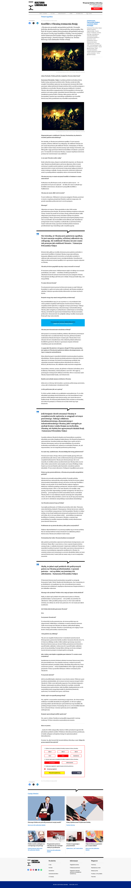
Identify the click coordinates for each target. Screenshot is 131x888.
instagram (33, 870)
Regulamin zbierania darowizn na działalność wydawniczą (75, 872)
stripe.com (77, 772)
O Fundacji (51, 876)
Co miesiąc (52, 762)
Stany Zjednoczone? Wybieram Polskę (78, 822)
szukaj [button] (90, 13)
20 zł (63, 755)
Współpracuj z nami (95, 867)
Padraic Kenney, (32, 848)
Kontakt (51, 867)
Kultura (53, 13)
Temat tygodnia (43, 13)
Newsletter (51, 870)
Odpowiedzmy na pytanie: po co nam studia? (94, 844)
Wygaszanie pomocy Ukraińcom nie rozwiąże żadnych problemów (55, 845)
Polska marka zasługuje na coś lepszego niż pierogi (36, 844)
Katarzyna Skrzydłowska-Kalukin (36, 825)
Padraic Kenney (70, 825)
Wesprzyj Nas (94, 870)
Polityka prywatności (75, 867)
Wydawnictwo (79, 13)
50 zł (50, 755)
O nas (50, 864)
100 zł (76, 751)
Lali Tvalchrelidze (78, 848)
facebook (28, 870)
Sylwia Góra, (69, 848)
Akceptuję (52, 769)
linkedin (39, 870)
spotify (41, 870)
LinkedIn (38, 23)
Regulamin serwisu (74, 864)
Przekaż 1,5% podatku (96, 873)
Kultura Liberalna (38, 6)
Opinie (71, 13)
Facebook (30, 23)
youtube (31, 870)
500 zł (49, 751)
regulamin (54, 769)
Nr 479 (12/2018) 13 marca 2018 (49, 20)
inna (76, 755)
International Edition (53, 873)
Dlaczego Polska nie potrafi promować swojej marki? (44, 822)
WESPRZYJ (97, 8)
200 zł (63, 751)
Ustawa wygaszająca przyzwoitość (72, 844)
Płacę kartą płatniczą (54, 772)
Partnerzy (93, 864)
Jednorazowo (69, 762)
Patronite (93, 876)
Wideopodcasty (62, 13)
